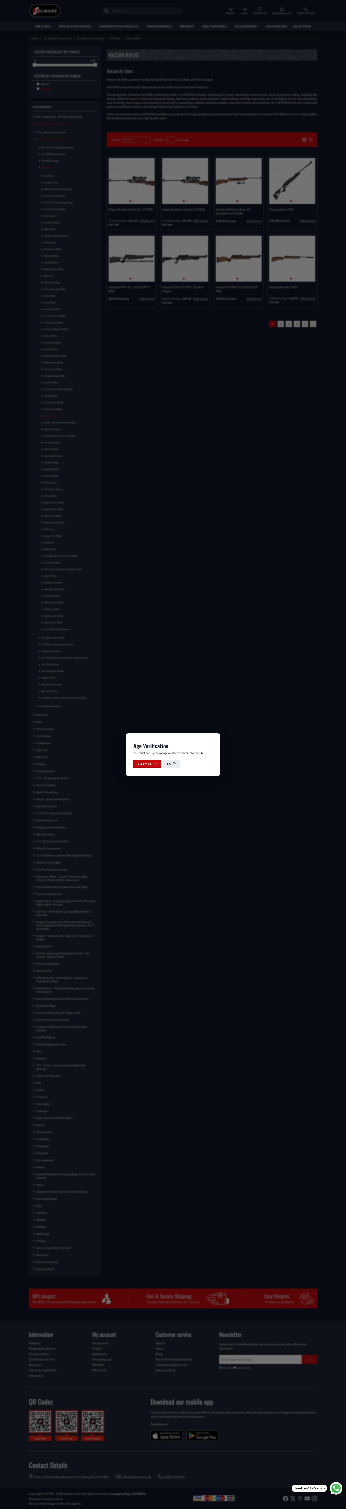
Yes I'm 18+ (145, 763)
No (169, 763)
